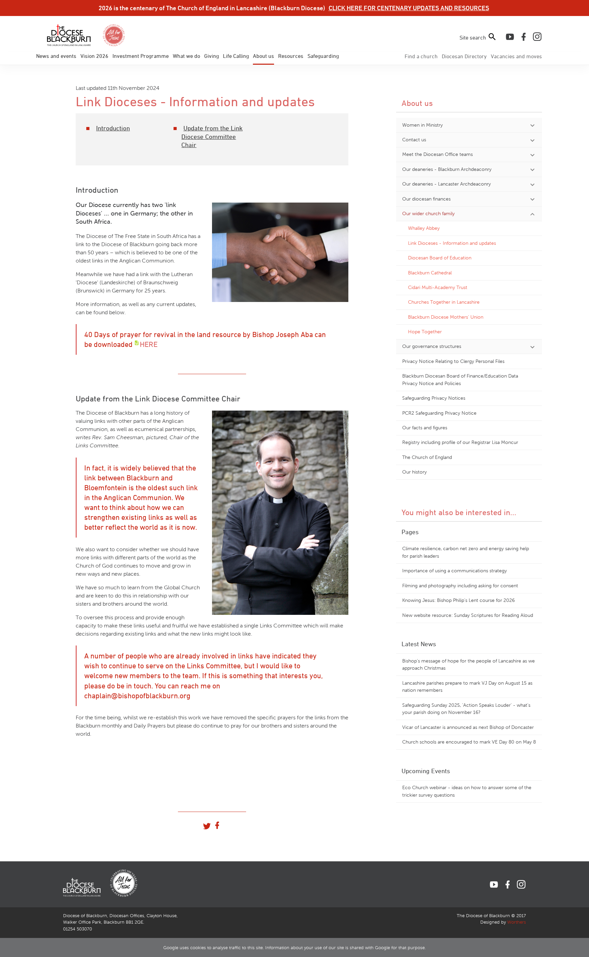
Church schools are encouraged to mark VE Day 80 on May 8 (469, 742)
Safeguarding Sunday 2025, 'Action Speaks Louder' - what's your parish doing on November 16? (466, 708)
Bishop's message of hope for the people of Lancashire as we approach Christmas (468, 664)
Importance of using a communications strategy (454, 570)
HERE (148, 344)
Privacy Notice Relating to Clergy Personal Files (453, 361)
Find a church (421, 56)
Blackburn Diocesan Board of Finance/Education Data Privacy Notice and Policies (460, 379)
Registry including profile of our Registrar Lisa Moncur (460, 442)
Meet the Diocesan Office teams (437, 154)
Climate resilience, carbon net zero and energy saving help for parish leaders (465, 552)
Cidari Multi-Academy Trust (437, 287)
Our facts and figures (424, 427)
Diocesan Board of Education (439, 257)
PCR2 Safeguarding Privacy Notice (439, 413)
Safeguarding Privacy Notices (433, 398)
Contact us (414, 139)
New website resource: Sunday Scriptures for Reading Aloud (467, 615)
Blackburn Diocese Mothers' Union (445, 317)
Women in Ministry (422, 125)
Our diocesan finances (426, 199)
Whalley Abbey (424, 228)
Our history (414, 472)
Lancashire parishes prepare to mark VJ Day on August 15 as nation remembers (467, 686)
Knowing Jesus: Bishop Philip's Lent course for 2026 (458, 600)
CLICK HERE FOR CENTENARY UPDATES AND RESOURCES (409, 8)
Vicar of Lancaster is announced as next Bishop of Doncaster (468, 727)
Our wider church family (428, 213)
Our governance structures (431, 346)
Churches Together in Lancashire (444, 302)
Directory (464, 56)
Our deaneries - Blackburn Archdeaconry (447, 169)
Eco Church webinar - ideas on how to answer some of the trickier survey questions (466, 791)
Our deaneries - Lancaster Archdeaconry (446, 184)
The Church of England (427, 457)
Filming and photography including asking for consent (460, 585)
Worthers (516, 922)
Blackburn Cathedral (430, 272)
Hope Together (425, 331)
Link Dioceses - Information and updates (452, 243)
